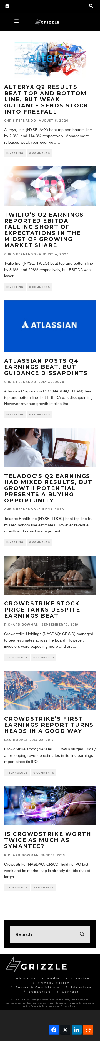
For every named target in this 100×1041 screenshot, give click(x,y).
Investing (14, 153)
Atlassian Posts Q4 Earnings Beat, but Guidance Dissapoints (46, 366)
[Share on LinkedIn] (77, 1030)
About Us (26, 978)
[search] (82, 934)
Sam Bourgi (15, 740)
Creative (80, 978)
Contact (70, 991)
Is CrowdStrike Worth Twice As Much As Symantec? (47, 840)
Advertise (81, 987)
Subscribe (40, 991)
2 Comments (43, 887)
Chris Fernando (20, 120)
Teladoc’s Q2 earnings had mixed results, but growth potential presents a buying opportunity (48, 488)
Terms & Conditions (37, 987)
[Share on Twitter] (65, 1030)
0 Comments (39, 153)
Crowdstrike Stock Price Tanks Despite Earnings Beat (42, 609)
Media (53, 978)
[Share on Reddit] (88, 1030)
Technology (17, 657)
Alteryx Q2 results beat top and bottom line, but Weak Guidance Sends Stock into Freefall (46, 99)
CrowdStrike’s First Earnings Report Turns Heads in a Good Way (49, 724)
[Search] (91, 5)
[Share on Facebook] (54, 1030)
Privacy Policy (54, 982)
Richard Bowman (21, 625)
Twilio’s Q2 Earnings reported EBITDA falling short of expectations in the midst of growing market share (44, 230)
